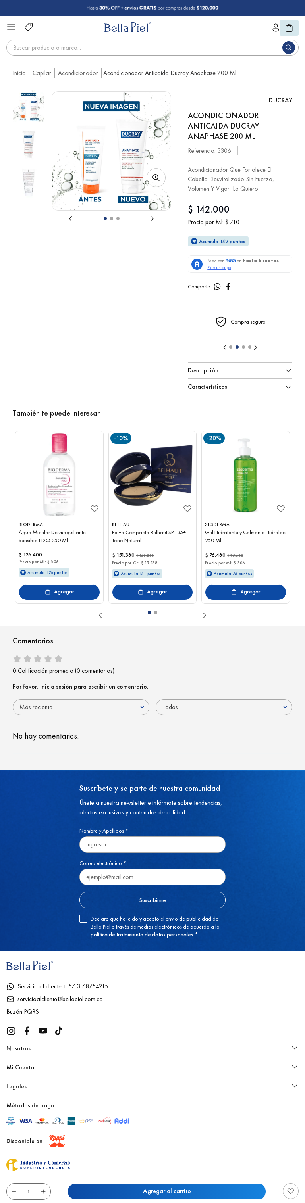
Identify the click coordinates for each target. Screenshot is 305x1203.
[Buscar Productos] (290, 47)
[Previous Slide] (225, 347)
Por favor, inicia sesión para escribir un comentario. (81, 686)
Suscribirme (152, 900)
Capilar (42, 73)
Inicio (19, 73)
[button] (111, 151)
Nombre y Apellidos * (103, 830)
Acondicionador (78, 73)
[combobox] (152, 48)
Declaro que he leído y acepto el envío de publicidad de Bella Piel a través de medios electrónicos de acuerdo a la (155, 926)
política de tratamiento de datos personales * (144, 934)
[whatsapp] (217, 286)
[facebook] (228, 286)
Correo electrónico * (102, 863)
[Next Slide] (255, 347)
